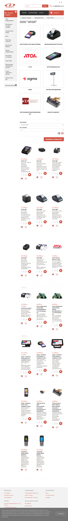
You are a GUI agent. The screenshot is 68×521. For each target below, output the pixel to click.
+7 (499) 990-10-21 (58, 6)
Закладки (48, 497)
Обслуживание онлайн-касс (31, 493)
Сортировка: (23, 122)
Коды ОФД (9, 60)
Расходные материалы (9, 56)
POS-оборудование (10, 19)
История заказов (50, 495)
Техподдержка (7, 497)
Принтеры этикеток (8, 40)
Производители (39, 18)
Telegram (29, 503)
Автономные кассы (53, 67)
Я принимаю (61, 513)
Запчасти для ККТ (9, 78)
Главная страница (26, 18)
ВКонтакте (29, 505)
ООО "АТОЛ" (50, 18)
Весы (7, 36)
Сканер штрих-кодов (10, 31)
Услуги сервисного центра (9, 73)
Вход (47, 493)
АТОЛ (30, 67)
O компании (7, 493)
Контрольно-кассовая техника (9, 26)
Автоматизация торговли (31, 497)
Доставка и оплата (8, 495)
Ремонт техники (29, 495)
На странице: (23, 127)
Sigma (30, 89)
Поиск (45, 6)
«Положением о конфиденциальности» (34, 513)
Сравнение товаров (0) (53, 139)
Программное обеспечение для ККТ (9, 66)
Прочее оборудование (10, 51)
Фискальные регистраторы (53, 44)
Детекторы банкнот (9, 45)
